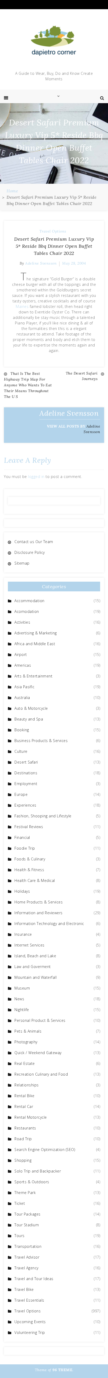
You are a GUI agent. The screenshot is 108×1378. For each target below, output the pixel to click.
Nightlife (21, 1009)
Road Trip (23, 1138)
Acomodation (26, 611)
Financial (22, 837)
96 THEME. (62, 1370)
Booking (21, 729)
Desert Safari (26, 762)
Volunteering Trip (29, 1332)
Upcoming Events (30, 1321)
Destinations (25, 772)
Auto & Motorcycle (31, 708)
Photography (25, 1041)
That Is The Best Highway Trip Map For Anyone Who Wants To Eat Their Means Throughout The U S (28, 385)
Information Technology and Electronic (49, 923)
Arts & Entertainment (33, 676)
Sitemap (22, 563)
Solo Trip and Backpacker (37, 1171)
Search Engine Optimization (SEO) (44, 1149)
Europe (21, 794)
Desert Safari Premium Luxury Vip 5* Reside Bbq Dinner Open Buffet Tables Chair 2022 (54, 246)
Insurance (23, 934)
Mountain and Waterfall (35, 977)
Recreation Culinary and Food (41, 1074)
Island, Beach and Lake (35, 955)
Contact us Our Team (33, 541)
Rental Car (23, 1106)
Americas (22, 665)
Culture (21, 751)
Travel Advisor (26, 1257)
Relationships (26, 1084)
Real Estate (24, 1063)
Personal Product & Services (40, 1020)
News (19, 998)
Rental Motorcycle (30, 1117)
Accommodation (29, 600)
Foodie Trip (24, 848)
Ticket (19, 1203)
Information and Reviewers (38, 912)
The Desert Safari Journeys (82, 376)
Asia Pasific (24, 686)
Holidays (22, 891)
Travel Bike (24, 1289)
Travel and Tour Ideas (33, 1278)
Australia (22, 697)
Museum (22, 988)
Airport (20, 654)
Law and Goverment (32, 966)
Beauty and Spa (28, 719)
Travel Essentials (29, 1300)
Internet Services (29, 945)
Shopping (22, 1160)
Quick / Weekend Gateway (38, 1052)
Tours (19, 1235)
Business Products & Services (41, 740)
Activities (22, 622)
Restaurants (25, 1127)
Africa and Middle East (34, 643)
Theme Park (25, 1192)
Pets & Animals (27, 1031)
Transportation (27, 1246)
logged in (36, 476)
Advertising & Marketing (35, 632)
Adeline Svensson (41, 263)
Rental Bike (24, 1095)
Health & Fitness (29, 869)
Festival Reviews (28, 826)
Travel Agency (26, 1267)
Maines (22, 306)
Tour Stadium (26, 1224)
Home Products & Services (38, 902)
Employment (25, 783)
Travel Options (52, 231)
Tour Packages (27, 1214)
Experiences (25, 805)
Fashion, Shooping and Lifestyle (43, 815)
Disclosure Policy (29, 552)
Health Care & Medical (34, 880)
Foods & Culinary (29, 858)
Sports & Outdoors (31, 1181)
